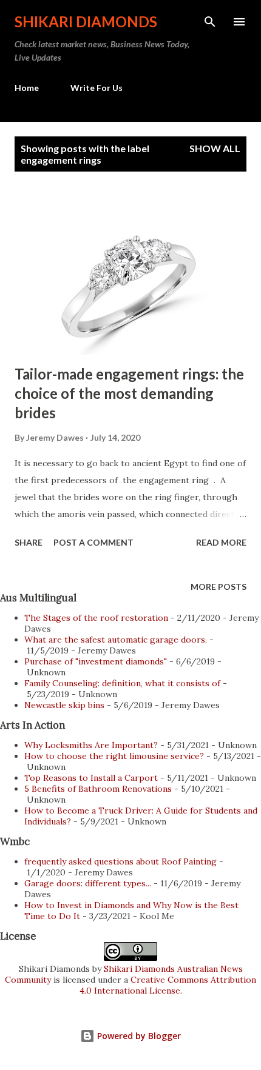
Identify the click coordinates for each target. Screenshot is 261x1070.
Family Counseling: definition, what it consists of (122, 683)
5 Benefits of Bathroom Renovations (98, 788)
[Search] (210, 22)
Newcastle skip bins (64, 705)
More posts (218, 586)
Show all (214, 148)
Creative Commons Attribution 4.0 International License (168, 985)
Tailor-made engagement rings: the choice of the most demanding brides (129, 393)
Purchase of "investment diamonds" (95, 661)
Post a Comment (93, 542)
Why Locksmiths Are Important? (91, 745)
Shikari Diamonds (86, 21)
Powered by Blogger (138, 1036)
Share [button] (28, 542)
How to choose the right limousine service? (114, 756)
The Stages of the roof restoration (96, 617)
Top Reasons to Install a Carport (91, 777)
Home (27, 87)
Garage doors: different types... (87, 883)
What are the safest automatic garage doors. (115, 639)
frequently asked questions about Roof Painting (120, 861)
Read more (221, 542)
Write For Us (96, 87)
